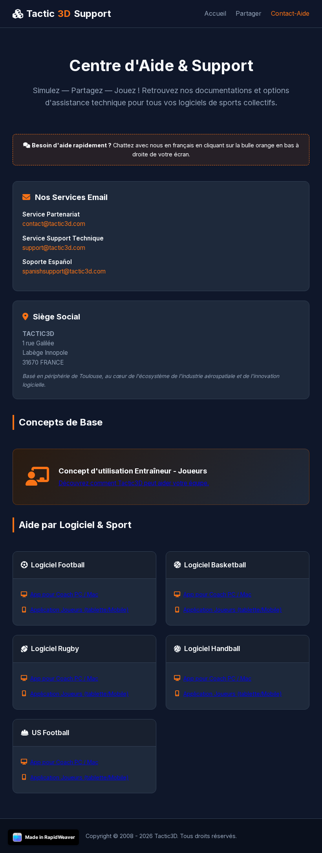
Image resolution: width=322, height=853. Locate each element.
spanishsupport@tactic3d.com (64, 271)
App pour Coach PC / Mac (64, 594)
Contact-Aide (290, 13)
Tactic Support (68, 13)
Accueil (215, 13)
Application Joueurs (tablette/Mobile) (79, 609)
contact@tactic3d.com (53, 223)
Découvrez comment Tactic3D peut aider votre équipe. (134, 483)
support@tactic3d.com (53, 247)
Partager (249, 13)
